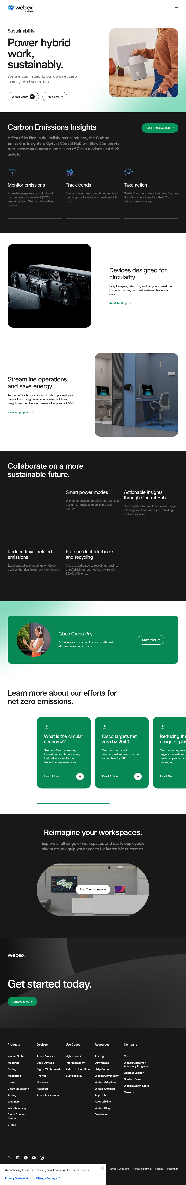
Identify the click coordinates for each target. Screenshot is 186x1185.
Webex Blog (102, 1108)
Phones (41, 1076)
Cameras (42, 1082)
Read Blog (53, 96)
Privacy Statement (142, 1168)
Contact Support (134, 1073)
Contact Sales (20, 1001)
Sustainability (74, 1076)
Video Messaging (18, 1089)
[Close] (102, 1168)
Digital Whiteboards (49, 1069)
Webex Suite (16, 1056)
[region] (53, 1174)
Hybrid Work (73, 1056)
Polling (12, 1095)
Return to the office (78, 1069)
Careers (129, 1092)
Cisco (127, 1056)
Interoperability (75, 1063)
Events (12, 1082)
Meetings (13, 1063)
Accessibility (103, 1101)
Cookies (159, 1168)
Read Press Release (158, 128)
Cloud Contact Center (16, 1116)
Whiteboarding (17, 1108)
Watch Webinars (105, 1089)
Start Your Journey (91, 889)
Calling (12, 1069)
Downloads (102, 1063)
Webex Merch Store (136, 1086)
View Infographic (18, 412)
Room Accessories (48, 1095)
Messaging (14, 1076)
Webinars (14, 1101)
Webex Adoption (105, 1082)
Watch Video (20, 96)
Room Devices (46, 1056)
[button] (176, 9)
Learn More (149, 640)
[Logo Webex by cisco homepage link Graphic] (20, 8)
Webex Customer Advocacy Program (136, 1064)
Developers (102, 1114)
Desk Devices (45, 1063)
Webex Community (107, 1076)
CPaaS (12, 1124)
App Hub (100, 1095)
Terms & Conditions (119, 1168)
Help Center (102, 1069)
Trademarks (172, 1168)
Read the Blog (118, 303)
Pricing (99, 1056)
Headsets (42, 1089)
